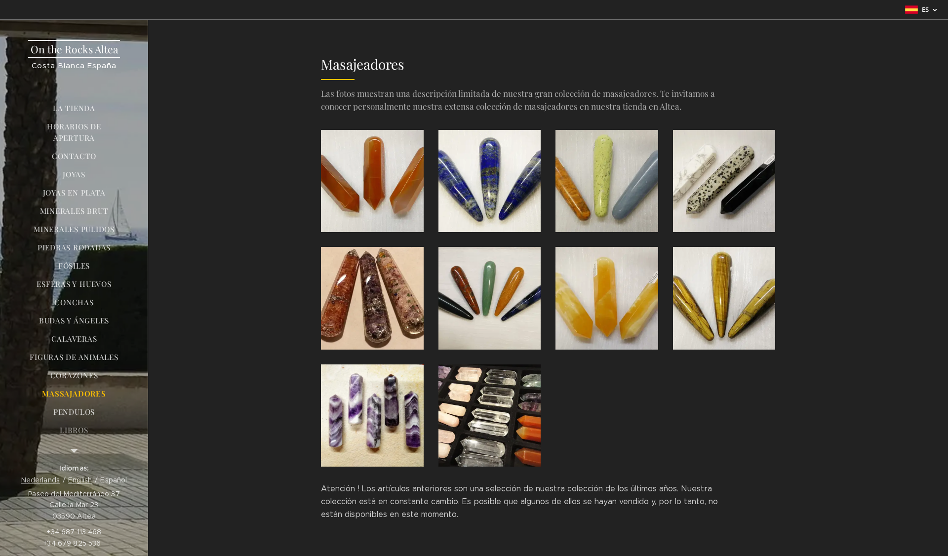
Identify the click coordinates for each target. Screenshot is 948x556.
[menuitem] (74, 108)
